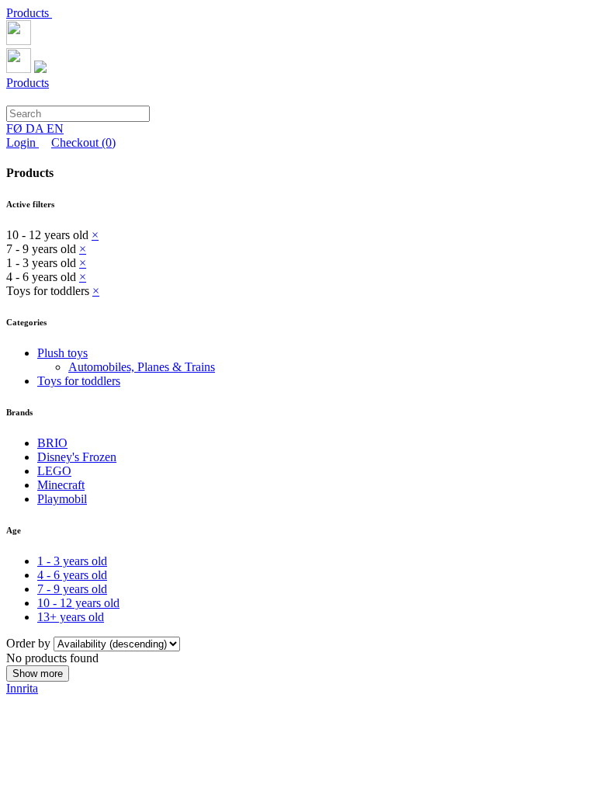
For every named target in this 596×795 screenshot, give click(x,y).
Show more (37, 673)
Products (29, 12)
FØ (16, 128)
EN (55, 128)
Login (22, 142)
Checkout (83, 142)
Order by (30, 643)
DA (36, 128)
